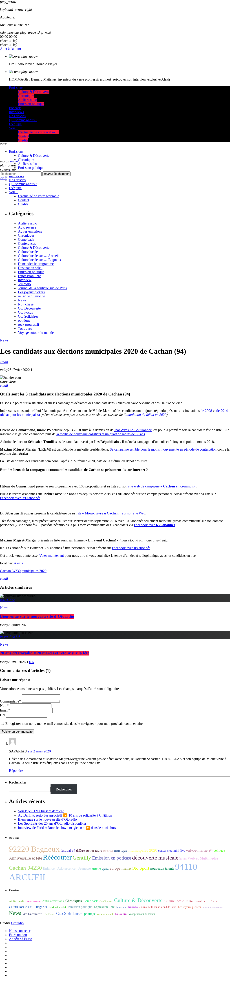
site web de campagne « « (161, 486)
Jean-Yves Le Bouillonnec (133, 430)
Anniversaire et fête (25, 858)
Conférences (27, 243)
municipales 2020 (34, 571)
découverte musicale (155, 858)
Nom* (4, 705)
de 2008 (206, 411)
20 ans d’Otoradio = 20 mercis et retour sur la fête (44, 653)
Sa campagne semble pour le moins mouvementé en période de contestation (163, 449)
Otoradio (17, 923)
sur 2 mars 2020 (39, 751)
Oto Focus (25, 312)
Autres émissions (30, 231)
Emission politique (31, 272)
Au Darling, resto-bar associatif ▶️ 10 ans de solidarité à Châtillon (65, 815)
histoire (96, 868)
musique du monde (31, 296)
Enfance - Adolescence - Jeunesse (67, 868)
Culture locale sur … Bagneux (39, 260)
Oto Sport (140, 868)
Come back (26, 239)
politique (24, 320)
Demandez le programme (36, 264)
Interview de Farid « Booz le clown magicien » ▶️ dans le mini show (67, 828)
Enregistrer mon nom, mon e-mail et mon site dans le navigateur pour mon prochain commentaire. (74, 723)
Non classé (25, 304)
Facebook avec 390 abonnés (20, 498)
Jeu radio (24, 284)
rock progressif (28, 324)
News (22, 300)
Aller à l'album (10, 49)
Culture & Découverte (33, 247)
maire (126, 868)
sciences (108, 850)
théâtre (80, 850)
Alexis (18, 563)
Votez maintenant (51, 555)
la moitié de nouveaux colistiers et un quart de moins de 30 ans (100, 434)
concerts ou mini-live (171, 850)
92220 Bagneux (34, 849)
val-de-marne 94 (199, 850)
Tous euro (25, 328)
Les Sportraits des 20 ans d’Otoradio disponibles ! (53, 823)
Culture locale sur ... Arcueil (202, 901)
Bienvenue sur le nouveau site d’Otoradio (37, 616)
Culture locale (28, 252)
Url (2, 715)
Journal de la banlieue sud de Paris (42, 288)
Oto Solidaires (28, 316)
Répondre (16, 770)
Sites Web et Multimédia (198, 858)
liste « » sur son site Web (110, 513)
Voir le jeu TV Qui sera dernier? (41, 811)
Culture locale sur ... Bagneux (28, 907)
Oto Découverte (29, 308)
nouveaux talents (162, 868)
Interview (24, 280)
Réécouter (57, 857)
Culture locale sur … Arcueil (38, 256)
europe (115, 868)
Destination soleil (30, 268)
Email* (5, 710)
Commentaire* (10, 701)
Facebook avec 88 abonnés (131, 548)
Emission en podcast (111, 858)
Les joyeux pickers (31, 292)
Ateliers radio (27, 223)
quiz (105, 868)
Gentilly (82, 858)
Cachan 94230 (10, 571)
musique (121, 850)
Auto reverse (27, 227)
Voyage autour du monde (36, 332)
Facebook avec (154, 525)
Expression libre (29, 276)
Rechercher (56, 173)
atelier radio (94, 850)
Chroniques (26, 235)
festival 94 (68, 850)
